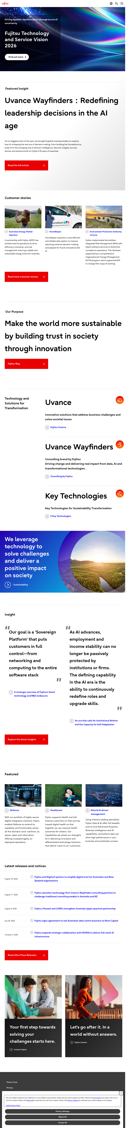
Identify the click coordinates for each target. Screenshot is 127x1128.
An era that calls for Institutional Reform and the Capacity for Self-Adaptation (96, 722)
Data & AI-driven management (99, 812)
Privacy (10, 1088)
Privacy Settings (62, 1111)
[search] (116, 3)
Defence (14, 810)
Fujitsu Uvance (58, 427)
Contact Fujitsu (20, 1050)
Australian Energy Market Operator (21, 233)
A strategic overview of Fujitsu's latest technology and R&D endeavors (34, 694)
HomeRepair (55, 232)
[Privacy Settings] (73, 1100)
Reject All (63, 1117)
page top (119, 1080)
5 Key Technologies (60, 516)
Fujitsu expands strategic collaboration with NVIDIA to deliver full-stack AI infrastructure (74, 934)
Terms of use (12, 1082)
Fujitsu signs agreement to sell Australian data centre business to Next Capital (76, 921)
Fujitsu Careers (80, 1042)
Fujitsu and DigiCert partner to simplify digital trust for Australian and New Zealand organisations (74, 879)
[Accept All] (97, 1098)
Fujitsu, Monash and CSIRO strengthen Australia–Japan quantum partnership (75, 908)
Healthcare (56, 810)
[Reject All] (30, 1100)
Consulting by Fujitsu (61, 476)
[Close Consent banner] (121, 1093)
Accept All (62, 1123)
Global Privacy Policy (13, 1105)
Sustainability (20, 584)
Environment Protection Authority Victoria (106, 233)
